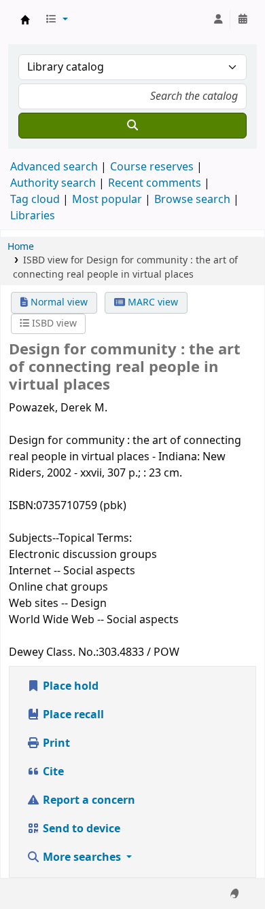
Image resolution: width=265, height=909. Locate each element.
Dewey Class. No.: (54, 652)
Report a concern (87, 800)
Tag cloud (35, 199)
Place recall (72, 715)
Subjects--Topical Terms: (70, 538)
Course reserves (152, 167)
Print (55, 743)
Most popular (107, 199)
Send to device (80, 829)
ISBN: (22, 506)
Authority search (53, 183)
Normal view (58, 302)
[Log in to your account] (218, 20)
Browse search (192, 199)
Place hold (69, 686)
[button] (56, 20)
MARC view (151, 302)
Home (20, 247)
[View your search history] (242, 20)
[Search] (132, 125)
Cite (52, 772)
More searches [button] (82, 857)
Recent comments (154, 183)
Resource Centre (25, 19)
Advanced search (54, 167)
